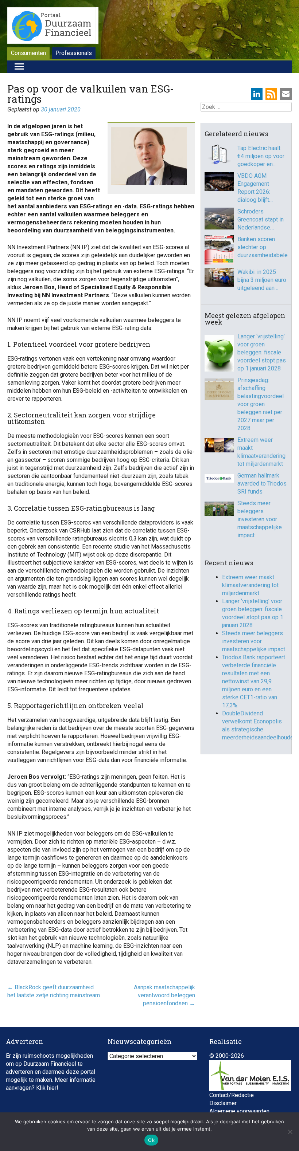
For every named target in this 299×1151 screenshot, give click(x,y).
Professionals (73, 53)
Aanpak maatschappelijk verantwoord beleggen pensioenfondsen (164, 995)
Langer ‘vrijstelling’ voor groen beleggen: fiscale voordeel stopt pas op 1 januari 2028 (261, 352)
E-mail (286, 94)
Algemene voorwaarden (239, 1111)
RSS (271, 94)
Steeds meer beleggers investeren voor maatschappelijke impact (259, 519)
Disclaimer (223, 1103)
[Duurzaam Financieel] (52, 26)
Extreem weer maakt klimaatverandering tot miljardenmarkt (261, 451)
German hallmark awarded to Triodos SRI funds (262, 483)
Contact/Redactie (231, 1095)
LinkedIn (257, 94)
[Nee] (290, 1131)
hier (52, 1087)
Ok (151, 1140)
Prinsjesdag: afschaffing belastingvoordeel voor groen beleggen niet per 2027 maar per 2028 (260, 404)
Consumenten (28, 53)
